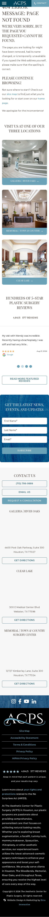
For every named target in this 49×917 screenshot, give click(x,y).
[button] (4, 3)
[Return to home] (24, 719)
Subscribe (24, 451)
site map (12, 94)
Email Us (24, 492)
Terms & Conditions (24, 745)
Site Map (24, 731)
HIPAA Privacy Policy (24, 759)
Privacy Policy (24, 752)
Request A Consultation (24, 501)
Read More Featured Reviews (24, 380)
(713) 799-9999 (24, 484)
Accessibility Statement (24, 738)
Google (10, 355)
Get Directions (24, 561)
